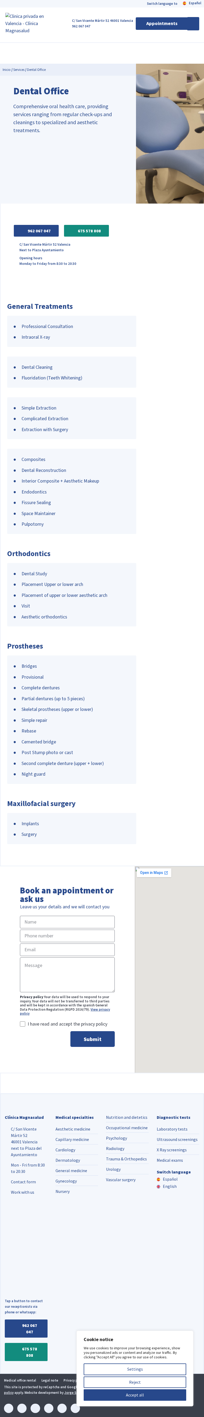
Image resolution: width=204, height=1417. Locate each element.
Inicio (7, 69)
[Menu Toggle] (193, 23)
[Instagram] (22, 1408)
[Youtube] (62, 1408)
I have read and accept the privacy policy (67, 1024)
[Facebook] (35, 1408)
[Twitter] (48, 1408)
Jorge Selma (74, 1392)
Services (18, 69)
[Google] (75, 1408)
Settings (135, 1369)
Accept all (135, 1395)
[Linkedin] (8, 1408)
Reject (135, 1382)
